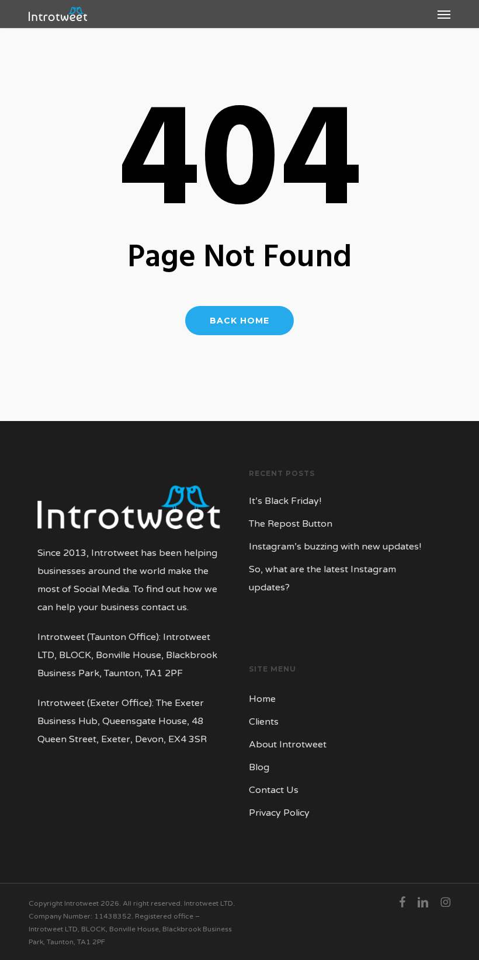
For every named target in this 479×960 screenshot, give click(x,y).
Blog (259, 767)
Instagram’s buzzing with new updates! (335, 546)
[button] (444, 14)
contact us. (165, 607)
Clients (264, 722)
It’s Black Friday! (285, 501)
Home (262, 699)
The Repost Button (290, 524)
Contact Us (273, 790)
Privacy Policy (279, 813)
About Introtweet (288, 744)
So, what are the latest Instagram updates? (322, 578)
